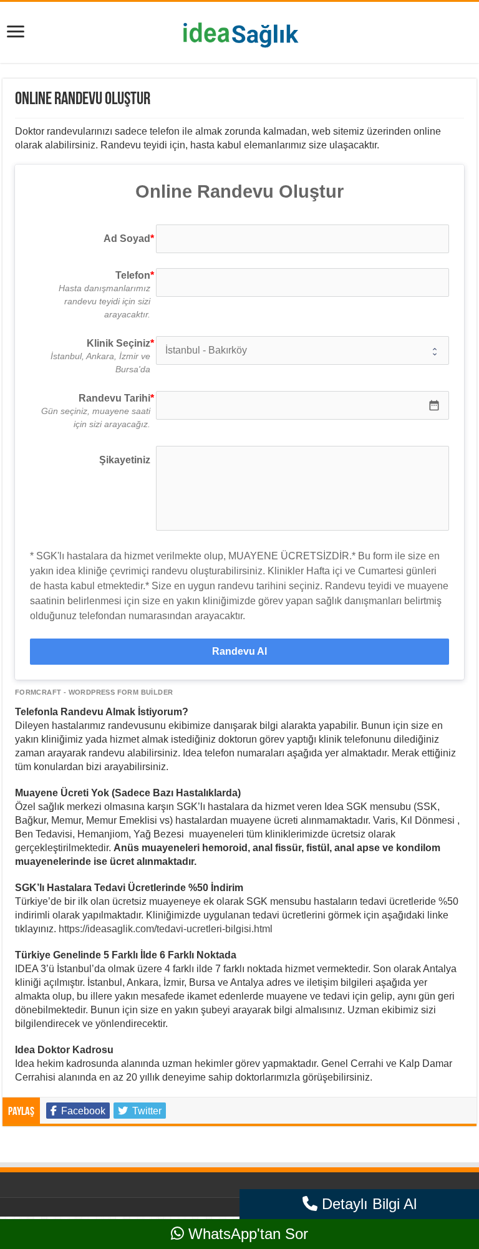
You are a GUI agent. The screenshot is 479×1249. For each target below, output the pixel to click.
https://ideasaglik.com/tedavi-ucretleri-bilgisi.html (166, 928)
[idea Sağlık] (239, 30)
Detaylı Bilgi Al (367, 1203)
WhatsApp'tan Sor (246, 1233)
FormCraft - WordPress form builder (94, 692)
